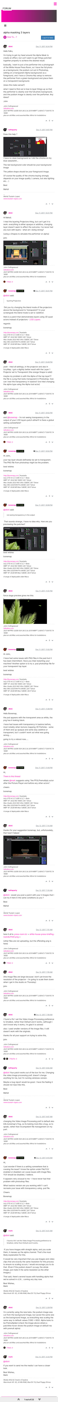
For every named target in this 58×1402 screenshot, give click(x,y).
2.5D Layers (35, 319)
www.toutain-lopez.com (13, 199)
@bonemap (12, 417)
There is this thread (11, 776)
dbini (10, 46)
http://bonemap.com (11, 332)
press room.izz (20, 934)
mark (10, 1231)
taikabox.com (9, 108)
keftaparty (12, 130)
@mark (12, 780)
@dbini (6, 295)
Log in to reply (47, 38)
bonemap (12, 291)
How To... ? (12, 37)
